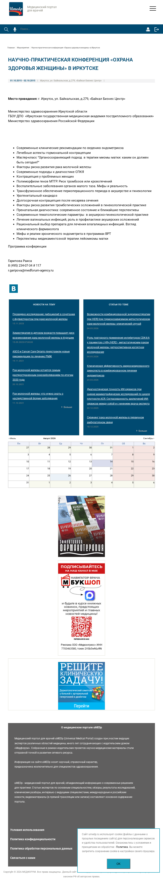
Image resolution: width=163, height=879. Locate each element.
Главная (11, 48)
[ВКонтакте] (13, 288)
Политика (122, 847)
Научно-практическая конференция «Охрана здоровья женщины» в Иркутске (65, 48)
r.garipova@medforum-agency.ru (30, 270)
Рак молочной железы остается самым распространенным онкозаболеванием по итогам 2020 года (43, 375)
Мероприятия (23, 48)
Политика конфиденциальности (32, 839)
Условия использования (27, 830)
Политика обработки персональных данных (41, 848)
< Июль (12, 438)
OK (119, 863)
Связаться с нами (22, 858)
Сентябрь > (148, 438)
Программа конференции (27, 246)
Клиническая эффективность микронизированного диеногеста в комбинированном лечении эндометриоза (118, 370)
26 (69, 475)
